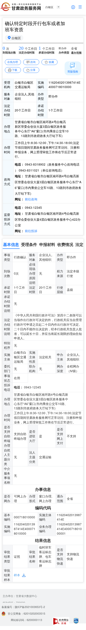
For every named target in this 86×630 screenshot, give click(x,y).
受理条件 (29, 244)
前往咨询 (30, 199)
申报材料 (47, 244)
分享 (33, 70)
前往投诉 (30, 231)
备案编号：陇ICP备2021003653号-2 (23, 607)
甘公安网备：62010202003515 (26, 613)
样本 (17, 575)
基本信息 (11, 244)
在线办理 (12, 62)
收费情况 (65, 244)
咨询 (33, 62)
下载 (14, 70)
